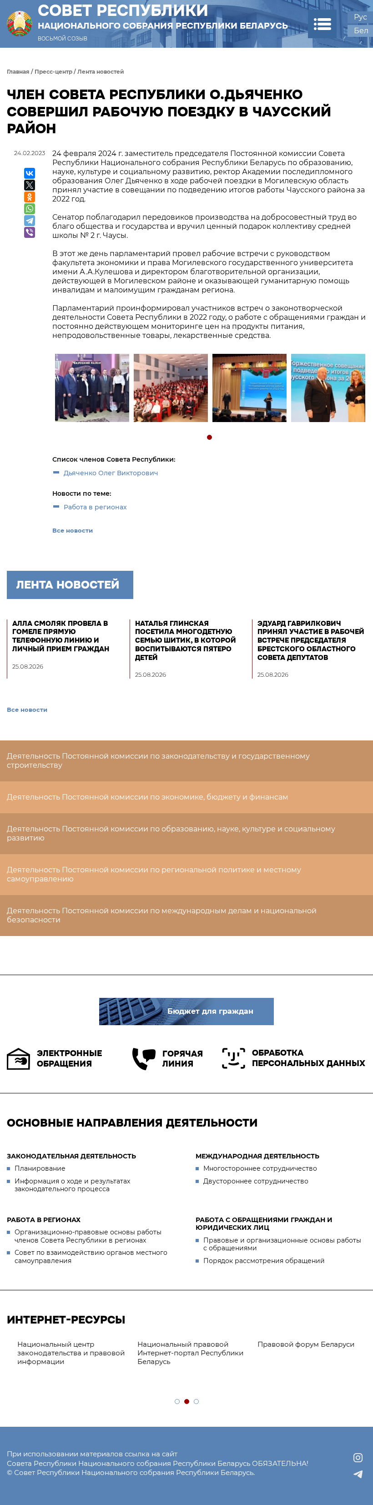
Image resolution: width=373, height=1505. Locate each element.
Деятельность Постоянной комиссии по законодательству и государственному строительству (158, 761)
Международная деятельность (257, 1156)
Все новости (72, 530)
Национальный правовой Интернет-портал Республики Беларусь (184, 1353)
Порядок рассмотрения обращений (264, 1261)
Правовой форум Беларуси (300, 1344)
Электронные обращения (69, 1058)
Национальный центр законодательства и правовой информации (65, 1353)
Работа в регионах (95, 507)
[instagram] (358, 1458)
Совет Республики (163, 16)
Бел (361, 30)
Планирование (40, 1168)
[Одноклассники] (29, 196)
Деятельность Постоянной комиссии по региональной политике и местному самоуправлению (154, 874)
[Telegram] (29, 220)
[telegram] (358, 1474)
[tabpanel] (91, 389)
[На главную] (19, 24)
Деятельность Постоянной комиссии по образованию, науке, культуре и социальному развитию (171, 833)
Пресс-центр (53, 71)
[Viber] (29, 232)
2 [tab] (187, 1401)
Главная (18, 71)
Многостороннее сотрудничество (260, 1168)
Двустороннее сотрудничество (255, 1181)
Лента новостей (100, 71)
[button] (322, 24)
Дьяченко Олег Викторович (111, 473)
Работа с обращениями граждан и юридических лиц (264, 1224)
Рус (360, 17)
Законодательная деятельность (71, 1156)
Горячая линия (182, 1059)
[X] (29, 185)
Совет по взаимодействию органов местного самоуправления (91, 1256)
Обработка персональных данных (308, 1058)
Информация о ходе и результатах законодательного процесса (72, 1185)
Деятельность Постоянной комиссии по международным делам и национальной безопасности (162, 915)
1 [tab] (209, 437)
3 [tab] (196, 1401)
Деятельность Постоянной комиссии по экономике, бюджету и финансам (147, 797)
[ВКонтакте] (29, 173)
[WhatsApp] (29, 208)
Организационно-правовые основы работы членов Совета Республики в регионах (88, 1236)
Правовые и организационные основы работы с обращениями (282, 1244)
